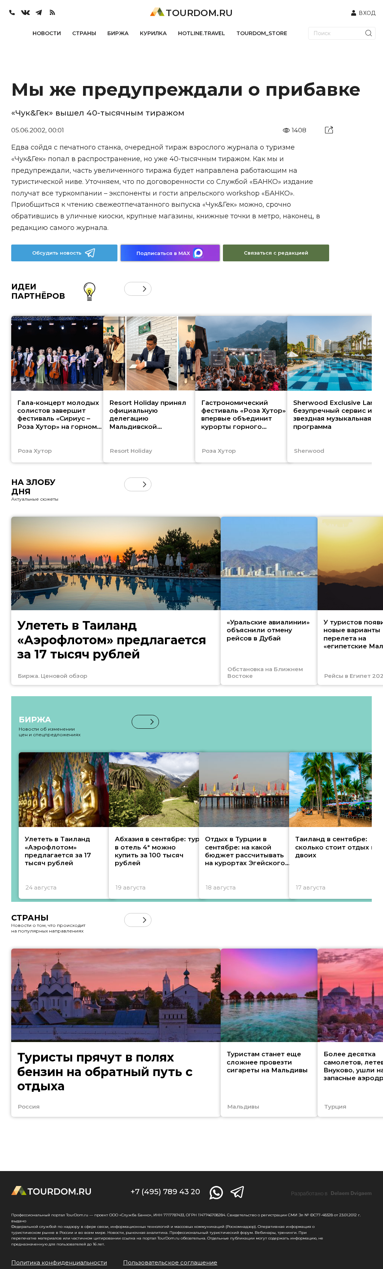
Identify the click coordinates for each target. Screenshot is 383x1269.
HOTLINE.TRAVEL (201, 33)
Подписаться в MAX (163, 253)
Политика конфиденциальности (59, 1262)
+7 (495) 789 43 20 (165, 1191)
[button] (131, 289)
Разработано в (331, 1193)
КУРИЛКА (153, 33)
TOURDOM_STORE (261, 33)
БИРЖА (118, 33)
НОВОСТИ (47, 33)
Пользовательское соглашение (170, 1262)
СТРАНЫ (84, 33)
